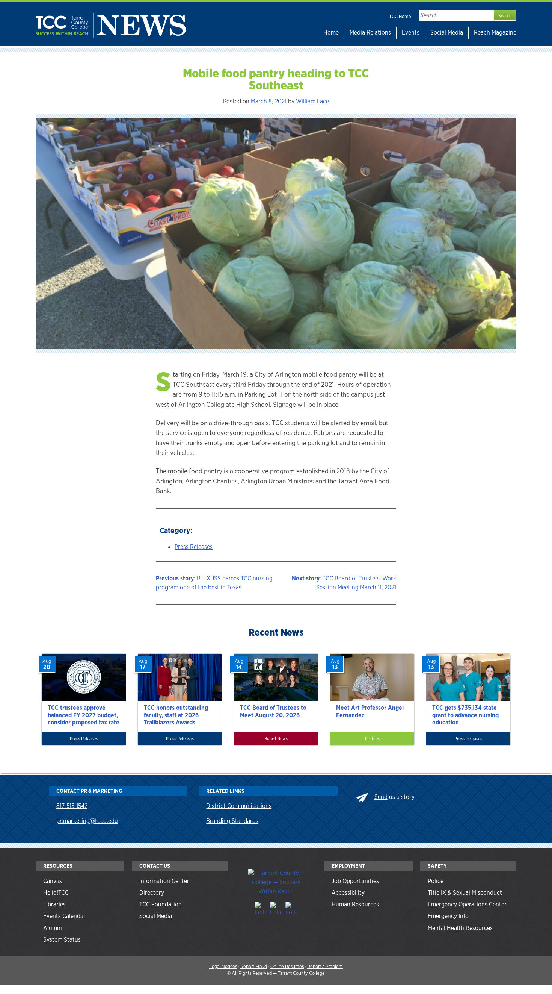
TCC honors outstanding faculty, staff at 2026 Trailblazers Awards (176, 715)
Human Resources (355, 904)
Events (410, 32)
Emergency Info (448, 916)
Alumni (52, 928)
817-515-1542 (71, 806)
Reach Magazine (495, 32)
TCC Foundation (160, 904)
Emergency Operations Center (467, 904)
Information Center (164, 881)
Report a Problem (325, 966)
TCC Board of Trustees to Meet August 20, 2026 (273, 711)
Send (381, 797)
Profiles (372, 739)
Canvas (52, 881)
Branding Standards (232, 821)
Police (435, 881)
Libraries (54, 904)
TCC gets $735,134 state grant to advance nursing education (465, 715)
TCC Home (400, 16)
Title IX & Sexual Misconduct (465, 893)
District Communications (238, 806)
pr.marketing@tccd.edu (87, 821)
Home (331, 32)
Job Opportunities (355, 881)
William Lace (312, 101)
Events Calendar (64, 916)
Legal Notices (223, 966)
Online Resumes (287, 966)
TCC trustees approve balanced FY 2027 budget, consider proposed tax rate (83, 715)
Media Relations (370, 32)
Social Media (446, 32)
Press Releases (194, 547)
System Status (62, 940)
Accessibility (348, 893)
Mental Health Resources (460, 928)
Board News (276, 739)
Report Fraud (253, 966)
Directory (151, 893)
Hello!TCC (56, 893)
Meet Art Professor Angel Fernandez (370, 711)
